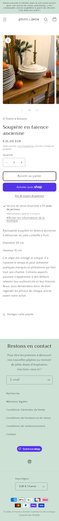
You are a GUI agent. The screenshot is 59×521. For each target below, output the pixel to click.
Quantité (8, 155)
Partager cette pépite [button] (20, 314)
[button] (5, 19)
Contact (11, 434)
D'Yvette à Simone (21, 512)
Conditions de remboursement (25, 426)
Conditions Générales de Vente (25, 409)
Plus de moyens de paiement (29, 196)
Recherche (13, 393)
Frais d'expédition (25, 146)
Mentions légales (17, 401)
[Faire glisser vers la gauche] (21, 110)
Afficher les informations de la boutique (26, 219)
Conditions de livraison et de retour (28, 418)
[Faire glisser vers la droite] (37, 110)
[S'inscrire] (48, 380)
